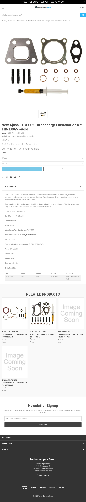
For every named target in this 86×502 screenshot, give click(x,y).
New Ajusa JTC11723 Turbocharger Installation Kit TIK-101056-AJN (71, 334)
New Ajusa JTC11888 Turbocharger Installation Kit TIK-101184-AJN (14, 334)
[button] (43, 187)
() (83, 8)
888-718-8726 (44, 475)
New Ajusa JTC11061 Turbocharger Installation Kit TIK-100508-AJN (14, 382)
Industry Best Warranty (28, 235)
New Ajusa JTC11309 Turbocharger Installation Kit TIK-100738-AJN (42, 334)
